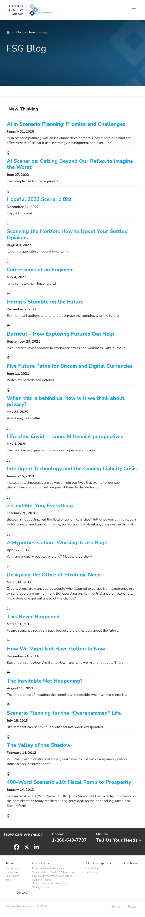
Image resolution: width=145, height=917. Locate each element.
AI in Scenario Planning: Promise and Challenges (66, 124)
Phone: (58, 834)
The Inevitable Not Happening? (45, 681)
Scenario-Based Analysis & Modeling (53, 872)
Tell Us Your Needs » (118, 840)
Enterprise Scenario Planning (48, 868)
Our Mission (12, 872)
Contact (22, 893)
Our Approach (13, 868)
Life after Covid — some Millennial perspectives (65, 436)
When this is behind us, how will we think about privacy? (65, 401)
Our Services (40, 863)
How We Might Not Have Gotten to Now (56, 648)
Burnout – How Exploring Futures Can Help (60, 334)
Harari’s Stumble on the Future (45, 301)
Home (8, 32)
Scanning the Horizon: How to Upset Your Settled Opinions (67, 234)
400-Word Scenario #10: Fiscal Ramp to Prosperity (69, 782)
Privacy (132, 907)
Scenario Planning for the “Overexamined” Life (64, 713)
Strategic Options (42, 887)
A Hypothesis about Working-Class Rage (57, 542)
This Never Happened (33, 616)
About (10, 863)
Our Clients (91, 872)
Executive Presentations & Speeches (52, 876)
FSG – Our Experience (99, 863)
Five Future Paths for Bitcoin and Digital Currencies (70, 366)
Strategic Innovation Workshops (50, 883)
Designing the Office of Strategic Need (54, 574)
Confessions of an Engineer (40, 269)
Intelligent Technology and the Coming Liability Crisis (72, 468)
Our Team (130, 863)
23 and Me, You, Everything (40, 505)
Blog (19, 32)
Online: (102, 834)
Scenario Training (41, 879)
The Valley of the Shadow (38, 745)
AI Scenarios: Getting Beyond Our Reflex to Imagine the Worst (70, 164)
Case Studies (92, 868)
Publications (12, 876)
